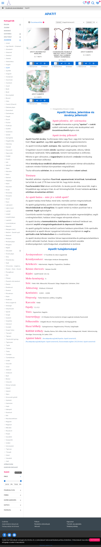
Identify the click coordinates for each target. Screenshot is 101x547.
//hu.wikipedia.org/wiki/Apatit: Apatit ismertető (42, 342)
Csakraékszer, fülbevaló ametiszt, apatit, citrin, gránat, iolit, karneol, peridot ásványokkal (62, 54)
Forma (6, 495)
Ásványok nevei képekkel (14, 8)
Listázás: (89, 22)
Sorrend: (59, 22)
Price (6, 476)
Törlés (19, 472)
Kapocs (6, 505)
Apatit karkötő (87, 52)
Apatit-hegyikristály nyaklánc (38, 53)
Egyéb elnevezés (10, 500)
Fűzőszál (7, 510)
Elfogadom (95, 540)
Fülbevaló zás (9, 490)
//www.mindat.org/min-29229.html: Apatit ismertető (77, 342)
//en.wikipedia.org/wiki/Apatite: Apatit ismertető (59, 338)
